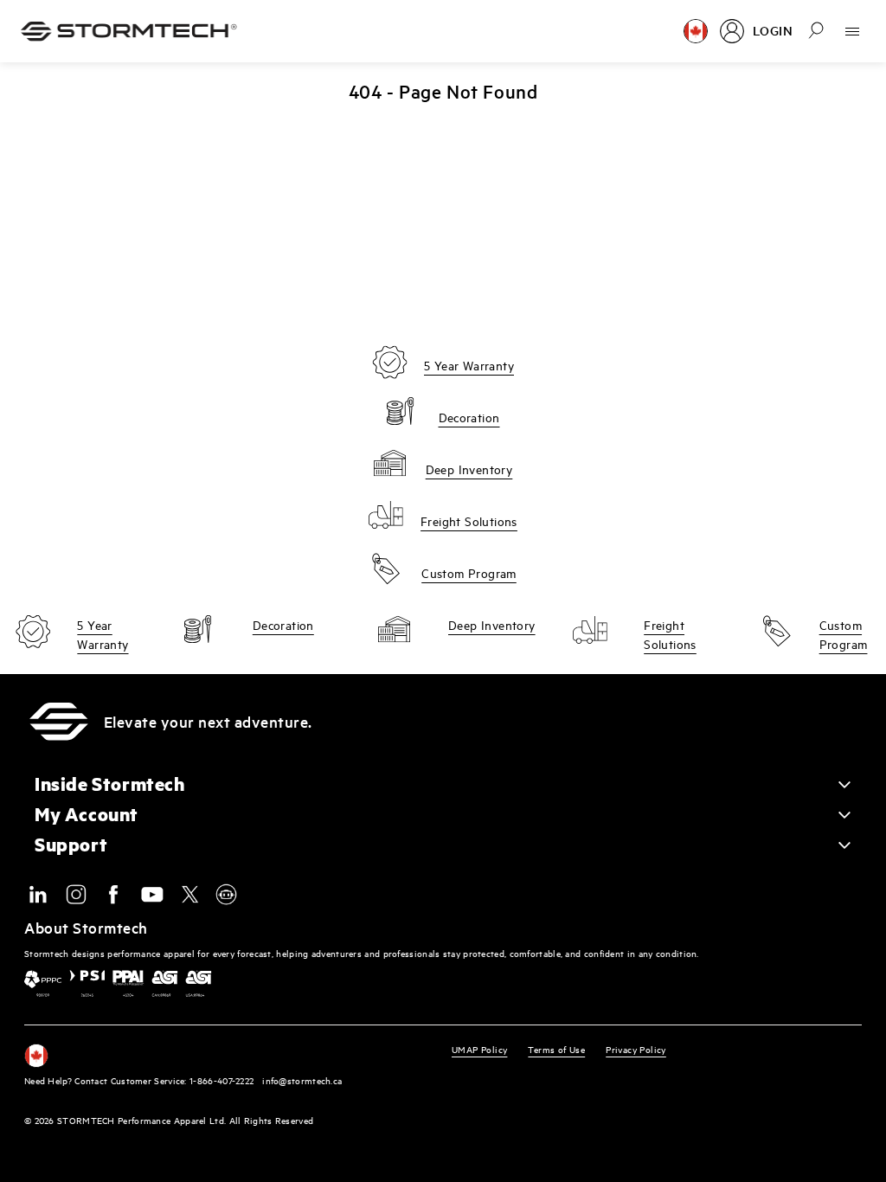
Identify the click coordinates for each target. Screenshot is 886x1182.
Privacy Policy (636, 1049)
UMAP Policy (479, 1049)
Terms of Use (556, 1049)
